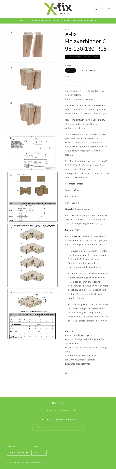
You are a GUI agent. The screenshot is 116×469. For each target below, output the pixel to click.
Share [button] (71, 372)
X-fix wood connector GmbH (23, 462)
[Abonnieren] (80, 427)
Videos (75, 410)
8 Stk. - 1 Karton (87, 70)
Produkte (64, 410)
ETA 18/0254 (77, 219)
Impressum (52, 410)
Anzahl (67, 76)
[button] (6, 9)
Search (41, 410)
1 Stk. (70, 70)
